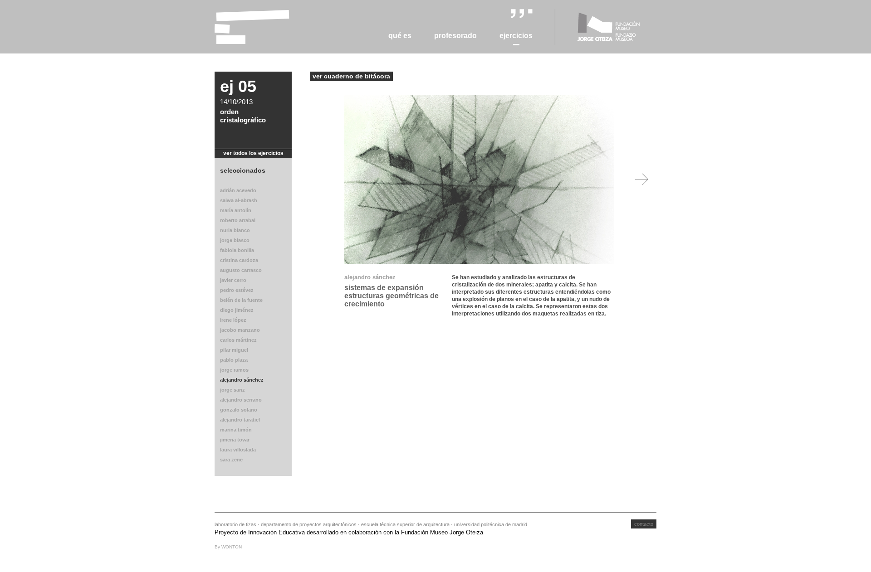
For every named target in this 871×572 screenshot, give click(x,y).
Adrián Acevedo (238, 190)
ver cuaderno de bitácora (351, 76)
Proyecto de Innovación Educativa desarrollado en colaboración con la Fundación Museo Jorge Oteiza (349, 532)
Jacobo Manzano (240, 330)
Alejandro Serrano (241, 399)
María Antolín (235, 210)
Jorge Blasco (235, 240)
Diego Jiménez (237, 310)
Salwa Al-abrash (238, 200)
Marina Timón (236, 429)
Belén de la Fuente (241, 300)
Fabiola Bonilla (237, 250)
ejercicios (516, 35)
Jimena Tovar (235, 439)
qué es (399, 35)
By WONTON (228, 546)
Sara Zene (231, 459)
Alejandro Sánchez (242, 380)
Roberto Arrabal (237, 220)
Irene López (233, 320)
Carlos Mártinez (238, 340)
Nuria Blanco (235, 230)
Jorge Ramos (234, 370)
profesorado (455, 35)
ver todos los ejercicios (253, 153)
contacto (643, 524)
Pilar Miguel (234, 350)
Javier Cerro (233, 280)
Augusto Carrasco (241, 270)
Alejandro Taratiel (240, 419)
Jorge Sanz (232, 390)
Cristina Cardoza (239, 260)
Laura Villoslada (238, 449)
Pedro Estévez (237, 290)
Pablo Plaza (234, 360)
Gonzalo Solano (238, 409)
